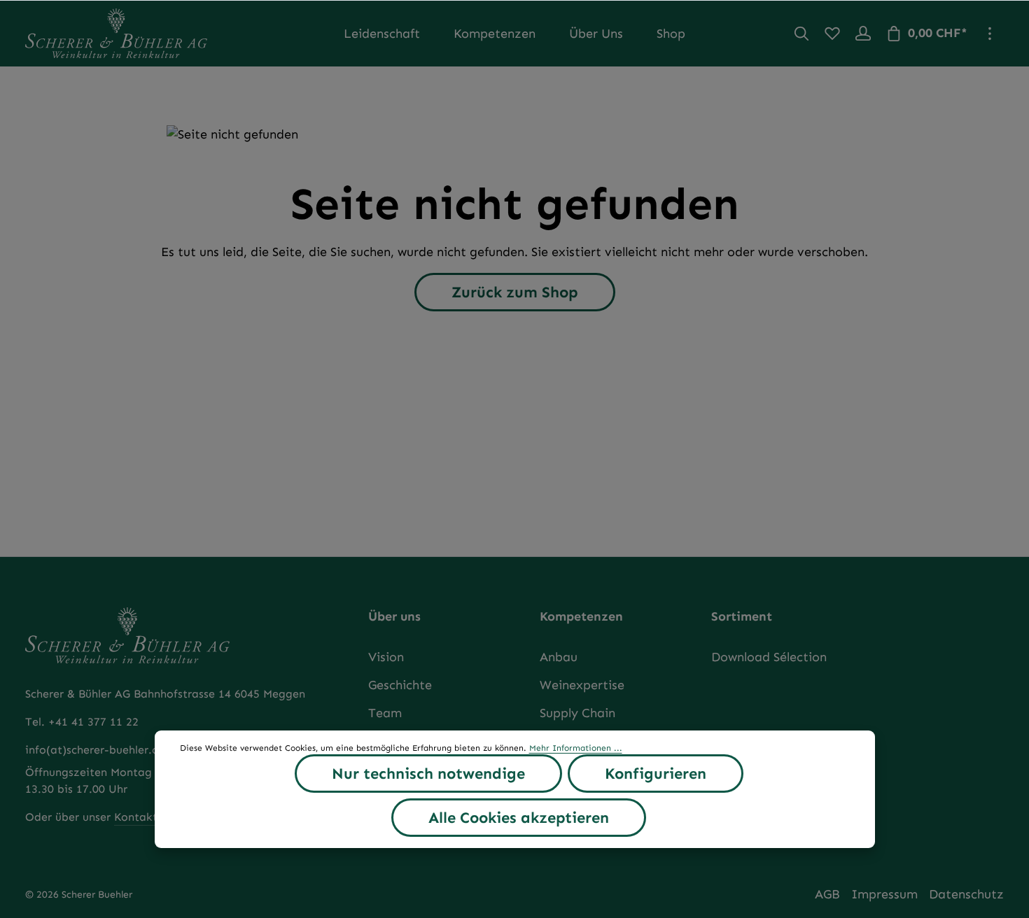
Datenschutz (966, 894)
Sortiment (741, 616)
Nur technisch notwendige (428, 773)
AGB (827, 894)
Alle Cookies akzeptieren (518, 817)
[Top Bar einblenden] (990, 34)
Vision (386, 657)
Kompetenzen (581, 616)
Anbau (559, 657)
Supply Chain (577, 713)
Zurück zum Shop (514, 292)
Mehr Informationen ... (575, 748)
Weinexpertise (582, 685)
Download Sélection (769, 657)
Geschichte (400, 685)
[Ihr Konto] (863, 34)
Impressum (884, 894)
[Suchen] (802, 34)
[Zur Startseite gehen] (116, 33)
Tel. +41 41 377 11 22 (82, 721)
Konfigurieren (655, 773)
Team (385, 713)
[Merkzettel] (832, 34)
